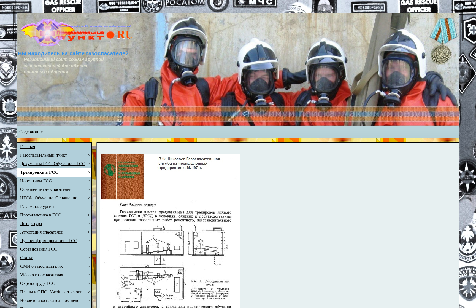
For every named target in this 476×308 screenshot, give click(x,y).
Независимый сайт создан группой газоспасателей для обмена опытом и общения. (64, 65)
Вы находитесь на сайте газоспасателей (73, 53)
